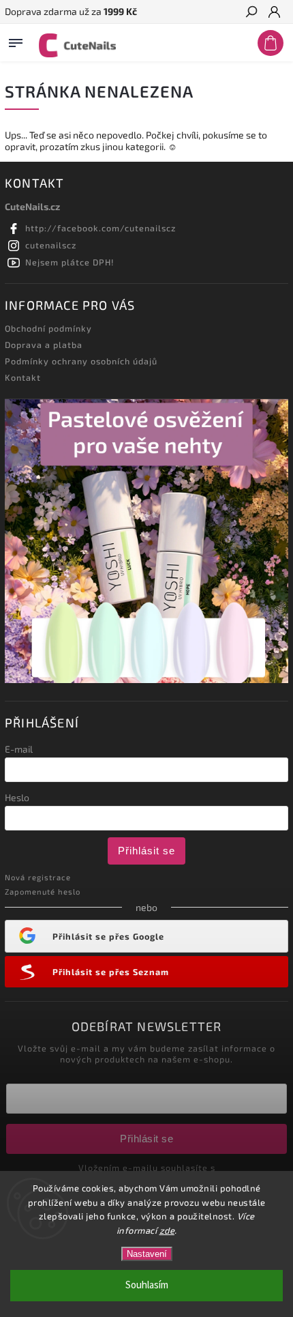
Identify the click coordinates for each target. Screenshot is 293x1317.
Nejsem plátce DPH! (69, 262)
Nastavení (147, 1254)
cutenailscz (50, 245)
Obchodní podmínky (48, 328)
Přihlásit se (146, 850)
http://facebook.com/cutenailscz (100, 227)
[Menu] (15, 40)
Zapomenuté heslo (42, 891)
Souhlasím (146, 1285)
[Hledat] (251, 13)
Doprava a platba (43, 344)
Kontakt (23, 377)
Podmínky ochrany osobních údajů (81, 361)
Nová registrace (38, 877)
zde (167, 1230)
